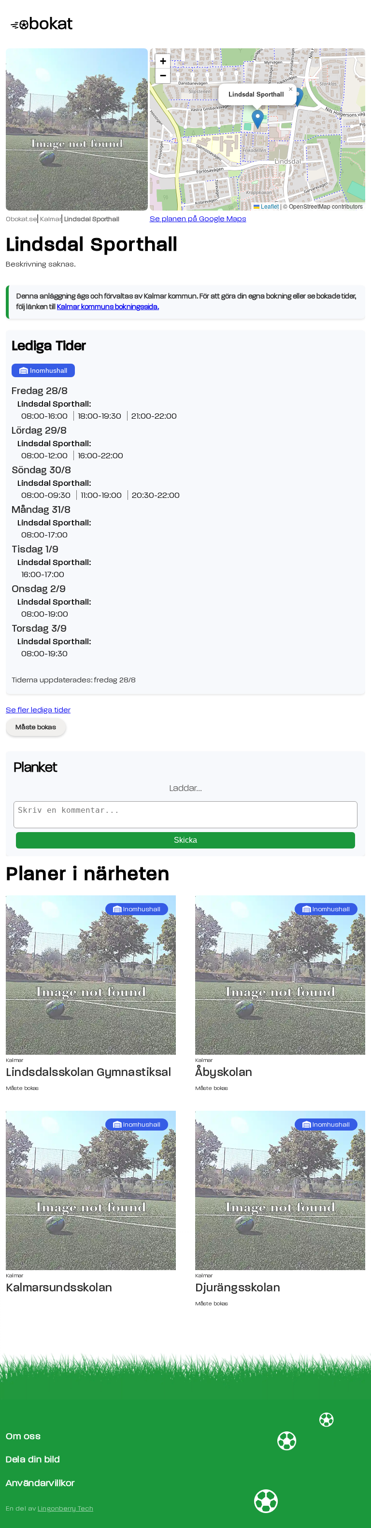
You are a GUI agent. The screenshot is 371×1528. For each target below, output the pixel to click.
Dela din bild (33, 1459)
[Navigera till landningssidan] (39, 24)
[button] (258, 119)
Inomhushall (48, 370)
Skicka (185, 840)
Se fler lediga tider (38, 710)
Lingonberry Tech (65, 1508)
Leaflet (269, 206)
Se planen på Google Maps (198, 218)
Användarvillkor (40, 1482)
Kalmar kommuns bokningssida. (108, 307)
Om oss (23, 1436)
